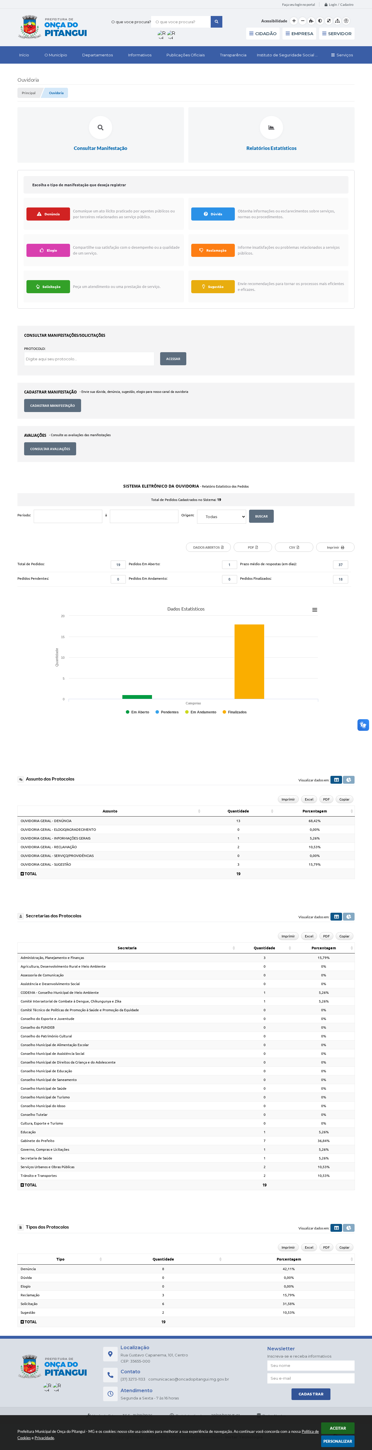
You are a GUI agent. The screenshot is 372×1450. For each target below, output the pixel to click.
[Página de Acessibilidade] (346, 21)
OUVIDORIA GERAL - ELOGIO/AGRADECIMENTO (58, 829)
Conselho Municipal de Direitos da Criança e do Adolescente (68, 1062)
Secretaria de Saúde (36, 1158)
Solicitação (29, 1304)
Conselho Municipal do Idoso (43, 1106)
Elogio (26, 1286)
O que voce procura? (131, 21)
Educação (28, 1132)
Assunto (110, 811)
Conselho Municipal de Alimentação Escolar (55, 1045)
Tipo (60, 1259)
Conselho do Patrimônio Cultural (46, 1036)
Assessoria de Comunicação (42, 975)
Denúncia (28, 1269)
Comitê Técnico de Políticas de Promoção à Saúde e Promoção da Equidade (80, 1010)
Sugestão (28, 1312)
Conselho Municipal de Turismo (45, 1097)
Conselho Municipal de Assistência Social (52, 1053)
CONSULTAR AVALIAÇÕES (50, 449)
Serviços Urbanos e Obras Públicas (47, 1167)
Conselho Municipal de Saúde (44, 1088)
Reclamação (30, 1295)
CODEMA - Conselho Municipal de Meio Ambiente (60, 992)
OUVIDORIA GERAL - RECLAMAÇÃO (49, 847)
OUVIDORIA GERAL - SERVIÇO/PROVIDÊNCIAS (57, 856)
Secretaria (127, 948)
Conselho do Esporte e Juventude (47, 1019)
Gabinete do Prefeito (37, 1141)
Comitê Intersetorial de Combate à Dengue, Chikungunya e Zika (71, 1001)
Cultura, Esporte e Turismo (42, 1123)
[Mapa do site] (337, 21)
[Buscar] (216, 22)
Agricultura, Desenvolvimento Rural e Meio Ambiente (63, 966)
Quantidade (238, 811)
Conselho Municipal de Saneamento (49, 1080)
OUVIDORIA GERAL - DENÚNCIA (46, 821)
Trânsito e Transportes (39, 1175)
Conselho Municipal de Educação (46, 1071)
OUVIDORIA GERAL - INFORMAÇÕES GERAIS (55, 838)
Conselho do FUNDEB (38, 1027)
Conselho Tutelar (34, 1114)
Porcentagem (315, 811)
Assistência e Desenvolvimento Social (50, 984)
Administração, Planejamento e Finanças (52, 957)
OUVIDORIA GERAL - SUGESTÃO (46, 864)
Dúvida (26, 1277)
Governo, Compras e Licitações (45, 1149)
